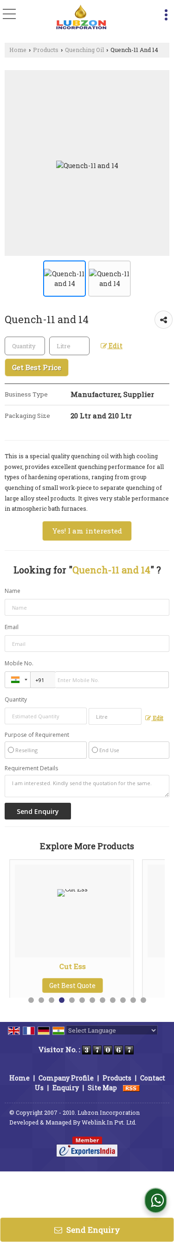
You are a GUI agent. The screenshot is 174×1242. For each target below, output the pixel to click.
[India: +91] (18, 679)
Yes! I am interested (87, 530)
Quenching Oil (84, 49)
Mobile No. (19, 663)
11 (133, 1000)
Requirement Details (31, 768)
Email (12, 627)
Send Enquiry (92, 1229)
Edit (114, 345)
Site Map (102, 1087)
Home (17, 49)
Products (45, 49)
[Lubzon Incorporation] (81, 17)
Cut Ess (38, 966)
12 (143, 1000)
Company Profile (66, 1077)
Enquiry (65, 1087)
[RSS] (131, 1087)
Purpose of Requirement (37, 735)
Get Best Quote (38, 985)
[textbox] (69, 346)
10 (123, 1000)
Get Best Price (36, 367)
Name (12, 591)
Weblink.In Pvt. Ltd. (109, 1122)
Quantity (16, 699)
